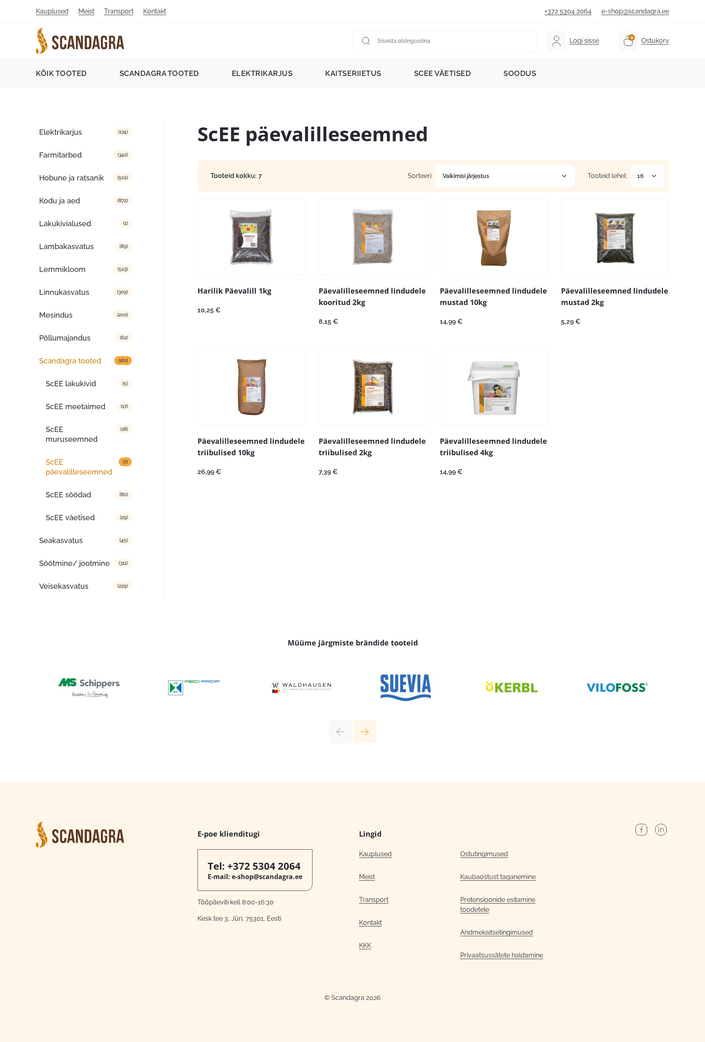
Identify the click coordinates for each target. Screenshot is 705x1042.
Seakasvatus (61, 540)
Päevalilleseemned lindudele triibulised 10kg (251, 446)
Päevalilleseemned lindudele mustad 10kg (493, 296)
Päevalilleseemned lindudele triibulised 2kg (372, 446)
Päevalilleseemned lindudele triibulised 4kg (493, 446)
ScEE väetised (442, 73)
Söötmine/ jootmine (74, 563)
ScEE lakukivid (71, 383)
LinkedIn (661, 830)
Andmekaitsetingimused (496, 932)
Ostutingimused (484, 854)
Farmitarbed (60, 155)
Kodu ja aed (59, 200)
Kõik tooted (61, 73)
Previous (340, 731)
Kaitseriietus (353, 73)
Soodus (519, 73)
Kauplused (52, 11)
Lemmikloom (62, 269)
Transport (118, 11)
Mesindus (56, 315)
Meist (86, 11)
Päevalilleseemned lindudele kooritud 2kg (372, 296)
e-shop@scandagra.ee (635, 11)
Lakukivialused (65, 223)
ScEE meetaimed (75, 406)
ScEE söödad (68, 494)
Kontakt (154, 11)
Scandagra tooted (159, 73)
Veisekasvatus (64, 586)
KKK (365, 945)
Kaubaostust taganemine (498, 877)
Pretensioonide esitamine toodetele (497, 904)
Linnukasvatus (64, 292)
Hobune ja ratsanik (71, 178)
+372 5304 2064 (568, 11)
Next (364, 731)
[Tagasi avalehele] (80, 41)
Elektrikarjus (262, 73)
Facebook (641, 830)
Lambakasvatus (66, 246)
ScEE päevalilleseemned (79, 467)
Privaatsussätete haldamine (501, 955)
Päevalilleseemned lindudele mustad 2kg (614, 296)
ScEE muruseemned (72, 434)
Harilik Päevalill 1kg (234, 291)
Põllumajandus (65, 338)
